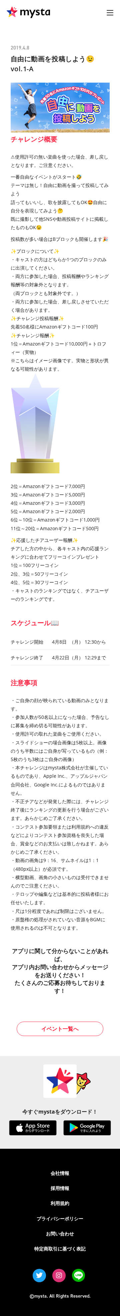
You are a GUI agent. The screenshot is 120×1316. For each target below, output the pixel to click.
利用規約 (60, 1203)
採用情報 (60, 1188)
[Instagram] (59, 1275)
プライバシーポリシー (60, 1218)
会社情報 (60, 1173)
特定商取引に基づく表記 (60, 1248)
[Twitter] (39, 1275)
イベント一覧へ (60, 1028)
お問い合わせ (60, 1233)
